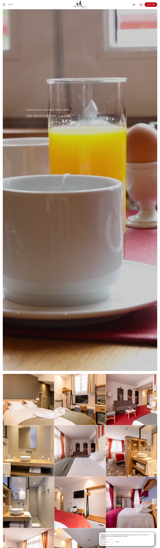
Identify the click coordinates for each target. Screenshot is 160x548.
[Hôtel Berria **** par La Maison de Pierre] (80, 4)
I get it (107, 542)
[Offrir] (141, 4)
